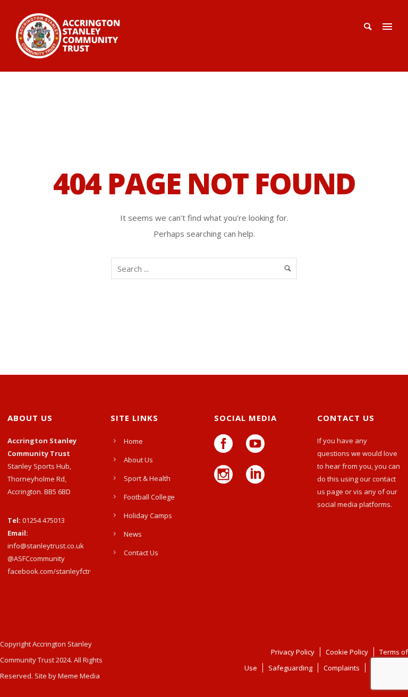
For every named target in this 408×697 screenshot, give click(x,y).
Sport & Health (147, 478)
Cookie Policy (347, 652)
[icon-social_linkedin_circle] (255, 475)
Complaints (342, 668)
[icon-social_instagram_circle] (226, 475)
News (133, 534)
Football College (149, 497)
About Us (138, 459)
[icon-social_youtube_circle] (258, 444)
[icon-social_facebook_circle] (226, 444)
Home (133, 441)
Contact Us (141, 552)
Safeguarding (290, 668)
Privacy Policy (292, 652)
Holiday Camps (148, 515)
